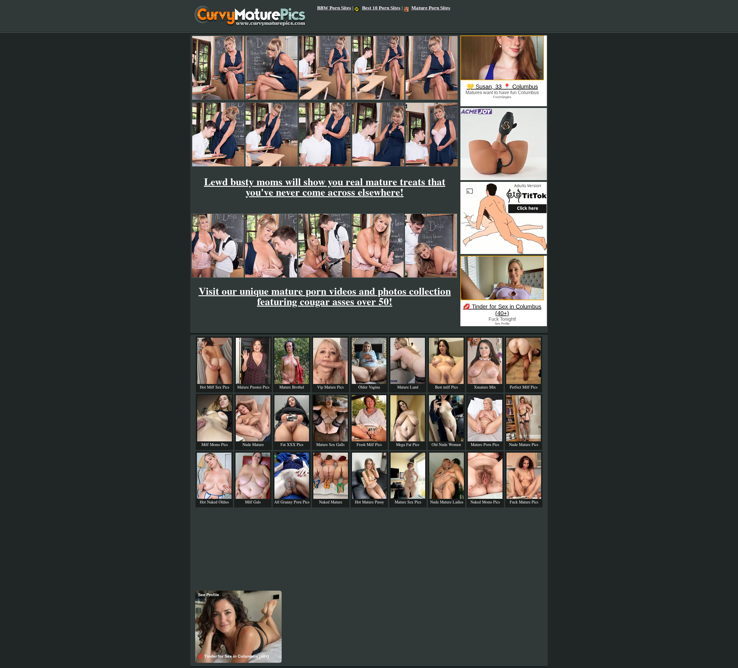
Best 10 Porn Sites (381, 8)
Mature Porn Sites (430, 8)
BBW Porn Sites (334, 8)
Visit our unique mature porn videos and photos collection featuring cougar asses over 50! (325, 296)
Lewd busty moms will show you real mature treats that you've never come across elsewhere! (324, 186)
